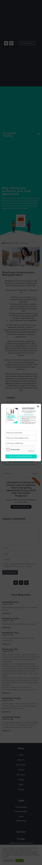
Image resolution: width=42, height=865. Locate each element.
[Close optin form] (38, 407)
